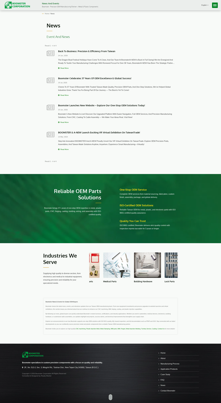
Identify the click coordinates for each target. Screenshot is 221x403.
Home (47, 14)
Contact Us (161, 329)
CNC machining (81, 329)
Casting (154, 329)
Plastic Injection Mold (93, 329)
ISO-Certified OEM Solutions (136, 205)
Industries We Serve (60, 258)
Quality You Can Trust (133, 221)
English (204, 5)
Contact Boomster (168, 391)
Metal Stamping (105, 329)
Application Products (169, 369)
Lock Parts (148, 281)
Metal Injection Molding (133, 329)
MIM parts (114, 329)
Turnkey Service (146, 329)
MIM (119, 329)
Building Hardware (121, 281)
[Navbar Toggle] (215, 5)
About (163, 358)
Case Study (165, 374)
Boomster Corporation (43, 373)
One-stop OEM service (133, 189)
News (53, 14)
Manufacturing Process (170, 364)
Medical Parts (88, 281)
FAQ (162, 380)
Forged (123, 329)
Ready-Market (46, 376)
